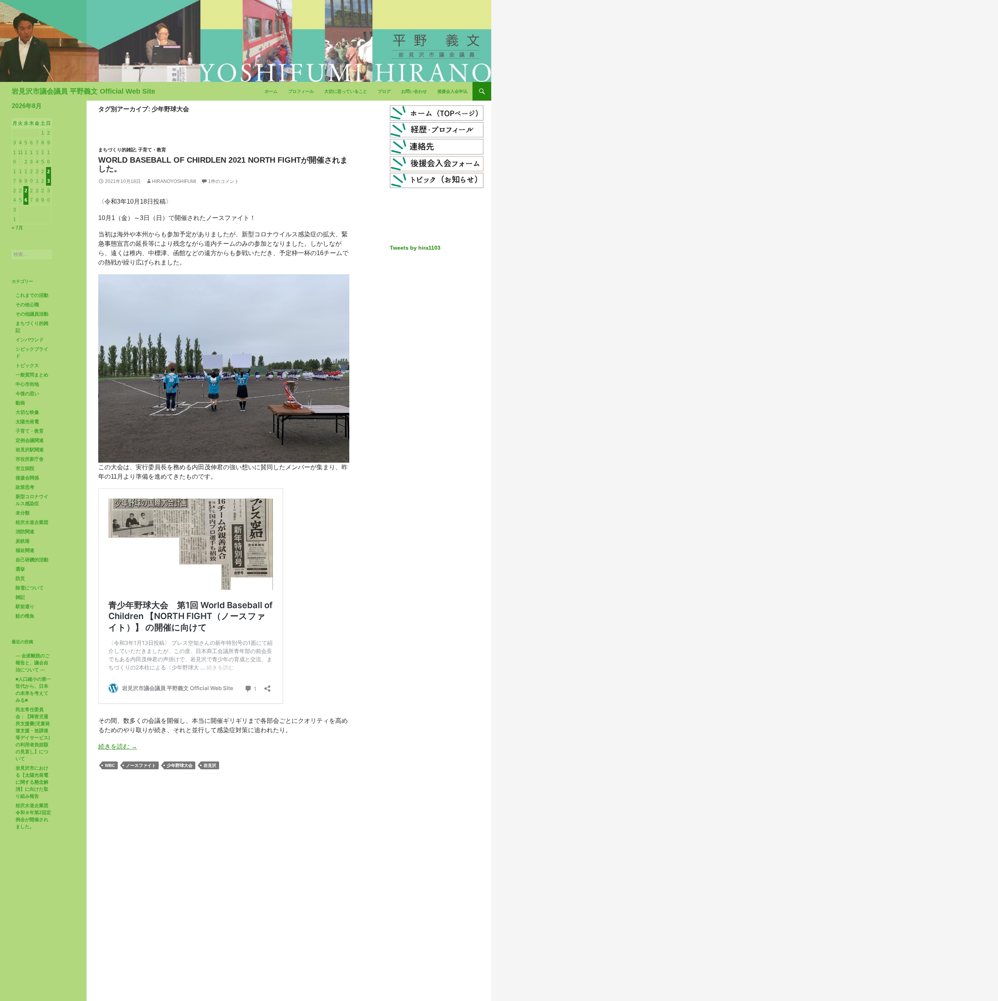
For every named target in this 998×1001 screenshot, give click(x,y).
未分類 (23, 513)
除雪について (30, 588)
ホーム (271, 91)
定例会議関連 (30, 440)
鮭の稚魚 (25, 616)
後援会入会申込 (452, 91)
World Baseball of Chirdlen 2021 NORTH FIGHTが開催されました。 (223, 164)
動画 (20, 403)
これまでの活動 (32, 295)
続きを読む (117, 746)
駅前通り (25, 606)
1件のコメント (223, 181)
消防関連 (25, 531)
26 (26, 195)
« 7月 (17, 228)
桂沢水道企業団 (32, 522)
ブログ (384, 91)
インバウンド (30, 340)
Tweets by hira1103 (415, 248)
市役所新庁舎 (30, 459)
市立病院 (25, 468)
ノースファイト (141, 765)
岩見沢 (209, 765)
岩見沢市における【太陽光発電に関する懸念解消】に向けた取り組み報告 (32, 782)
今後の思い (27, 393)
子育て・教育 (152, 150)
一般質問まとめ (32, 375)
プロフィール (301, 91)
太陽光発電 (27, 421)
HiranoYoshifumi (174, 181)
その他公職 (27, 304)
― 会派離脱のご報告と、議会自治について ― (33, 663)
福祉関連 (25, 550)
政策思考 (25, 487)
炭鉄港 (23, 541)
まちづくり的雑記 (117, 150)
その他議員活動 (32, 314)
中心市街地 (27, 384)
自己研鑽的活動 (32, 560)
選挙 (20, 569)
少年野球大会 (180, 765)
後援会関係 (27, 478)
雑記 (20, 597)
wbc (110, 765)
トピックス (27, 365)
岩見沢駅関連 (30, 450)
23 (48, 176)
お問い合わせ (414, 91)
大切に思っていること (345, 91)
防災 (20, 578)
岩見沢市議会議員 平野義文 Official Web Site (83, 91)
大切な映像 (27, 412)
